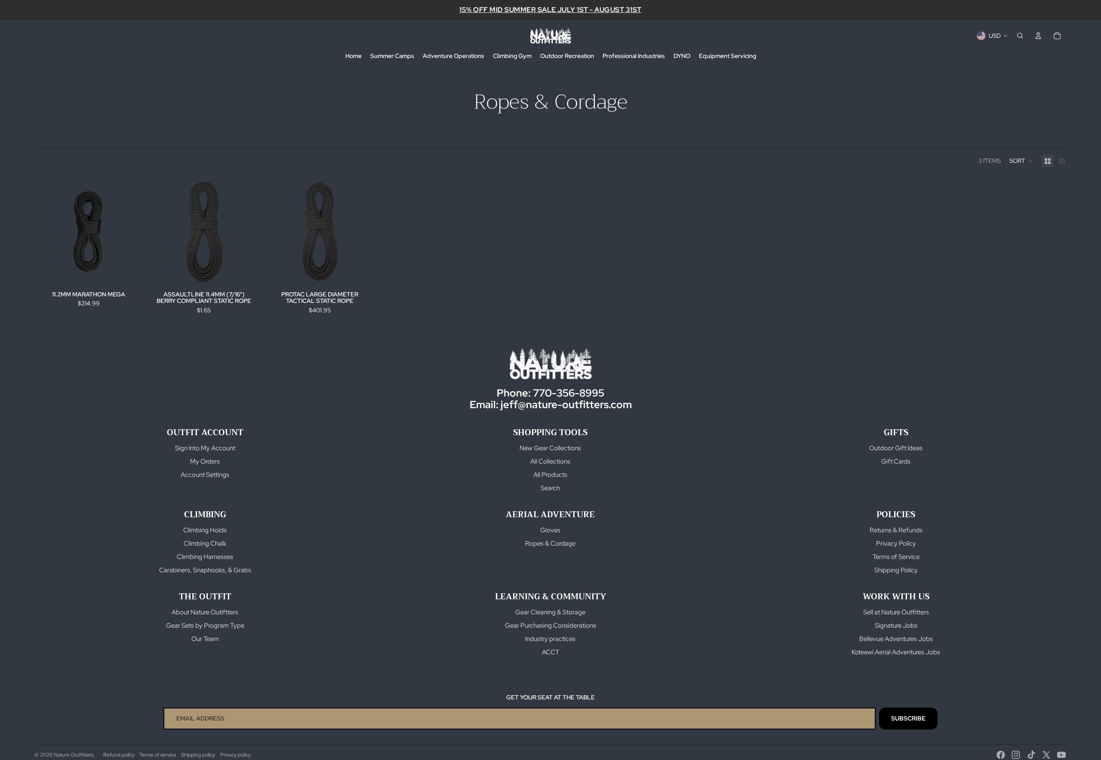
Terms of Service (896, 556)
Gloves (550, 530)
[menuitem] (353, 56)
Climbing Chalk (205, 543)
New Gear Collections (550, 448)
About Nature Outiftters (205, 612)
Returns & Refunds (896, 530)
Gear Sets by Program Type (205, 625)
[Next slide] (130, 231)
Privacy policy (235, 754)
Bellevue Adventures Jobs (896, 639)
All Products (550, 474)
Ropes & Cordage (550, 543)
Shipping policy (198, 754)
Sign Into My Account (205, 448)
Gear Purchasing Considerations (550, 625)
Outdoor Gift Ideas (896, 448)
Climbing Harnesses (205, 556)
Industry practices (550, 639)
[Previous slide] (47, 231)
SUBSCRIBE (908, 718)
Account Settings (205, 474)
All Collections (550, 461)
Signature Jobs (896, 625)
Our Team (205, 639)
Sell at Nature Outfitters (896, 612)
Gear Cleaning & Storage (550, 612)
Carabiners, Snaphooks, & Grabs (205, 570)
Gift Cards (895, 461)
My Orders (205, 461)
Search (550, 488)
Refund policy (119, 754)
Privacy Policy (896, 543)
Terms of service (157, 754)
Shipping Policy (896, 570)
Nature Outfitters (73, 754)
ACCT (550, 652)
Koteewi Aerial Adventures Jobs (896, 652)
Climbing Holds (205, 530)
